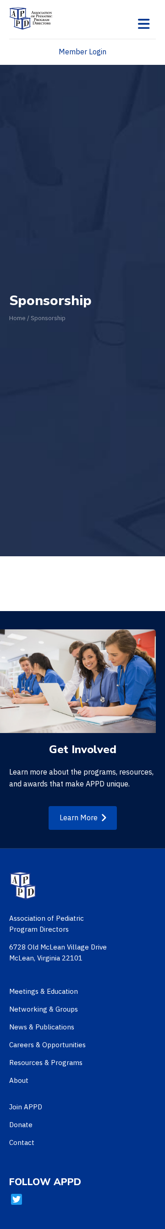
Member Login (82, 51)
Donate (21, 1124)
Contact (21, 1142)
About (18, 1080)
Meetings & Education (43, 991)
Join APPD (25, 1106)
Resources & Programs (45, 1062)
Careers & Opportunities (47, 1044)
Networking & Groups (43, 1009)
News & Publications (41, 1027)
